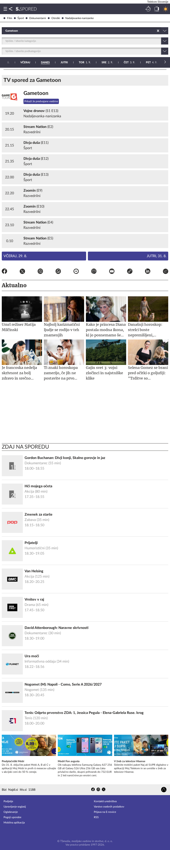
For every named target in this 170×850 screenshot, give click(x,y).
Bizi (4, 789)
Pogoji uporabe (12, 817)
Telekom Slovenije (157, 1)
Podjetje (8, 801)
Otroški (55, 18)
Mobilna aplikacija (14, 822)
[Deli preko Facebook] (4, 272)
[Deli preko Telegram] (165, 272)
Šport (20, 18)
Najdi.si (13, 789)
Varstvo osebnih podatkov (109, 806)
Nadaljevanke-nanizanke (79, 18)
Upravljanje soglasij (15, 806)
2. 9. (107, 62)
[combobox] (5, 31)
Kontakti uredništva (105, 801)
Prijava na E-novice (105, 812)
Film (9, 18)
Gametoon (35, 93)
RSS (96, 817)
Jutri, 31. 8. (156, 256)
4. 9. (151, 62)
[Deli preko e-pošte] (111, 272)
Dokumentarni (37, 18)
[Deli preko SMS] (94, 272)
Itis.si (23, 789)
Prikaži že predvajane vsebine (41, 101)
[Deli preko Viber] (40, 272)
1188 (31, 789)
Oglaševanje (11, 812)
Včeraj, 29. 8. (15, 256)
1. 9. (85, 62)
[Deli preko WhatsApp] (58, 272)
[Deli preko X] (22, 272)
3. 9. (129, 62)
